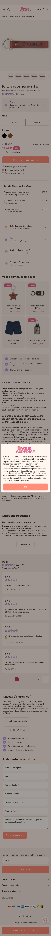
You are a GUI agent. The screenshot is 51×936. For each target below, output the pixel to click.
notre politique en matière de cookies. (25, 479)
